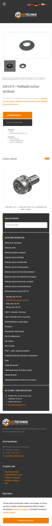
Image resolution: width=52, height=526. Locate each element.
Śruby (7, 360)
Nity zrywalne (10, 346)
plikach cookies (9, 512)
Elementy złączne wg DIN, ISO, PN (27, 78)
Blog (6, 483)
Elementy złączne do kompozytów (16, 267)
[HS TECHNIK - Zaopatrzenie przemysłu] (26, 18)
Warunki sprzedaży (12, 471)
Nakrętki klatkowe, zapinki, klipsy (16, 322)
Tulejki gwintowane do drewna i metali (18, 370)
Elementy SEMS (10, 248)
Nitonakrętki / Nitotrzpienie (14, 331)
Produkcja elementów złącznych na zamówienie (21, 355)
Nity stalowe (9, 341)
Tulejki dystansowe (11, 365)
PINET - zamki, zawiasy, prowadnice (17, 351)
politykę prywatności (21, 509)
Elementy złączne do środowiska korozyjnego (20, 277)
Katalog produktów (12, 480)
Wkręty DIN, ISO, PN (13, 307)
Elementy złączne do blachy (14, 257)
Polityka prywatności (12, 477)
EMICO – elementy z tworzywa (15, 312)
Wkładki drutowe (11, 375)
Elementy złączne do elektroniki (16, 262)
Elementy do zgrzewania (13, 243)
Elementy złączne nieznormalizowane (18, 286)
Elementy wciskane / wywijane (15, 252)
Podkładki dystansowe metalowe (17, 300)
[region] (26, 512)
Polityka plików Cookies (13, 474)
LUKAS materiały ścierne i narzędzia (17, 317)
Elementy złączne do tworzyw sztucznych (19, 281)
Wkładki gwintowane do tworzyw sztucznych (20, 380)
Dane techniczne (14, 123)
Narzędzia (8, 326)
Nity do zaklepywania (12, 336)
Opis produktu (14, 115)
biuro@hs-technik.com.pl (17, 405)
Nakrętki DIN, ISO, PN (13, 297)
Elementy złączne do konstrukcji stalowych (19, 272)
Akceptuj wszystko (26, 521)
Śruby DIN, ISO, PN (12, 304)
